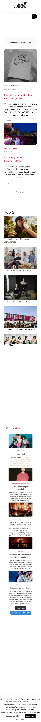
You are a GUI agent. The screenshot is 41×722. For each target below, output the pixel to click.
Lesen (8, 121)
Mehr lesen (20, 719)
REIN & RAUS (12, 148)
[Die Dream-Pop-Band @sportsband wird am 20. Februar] (20, 587)
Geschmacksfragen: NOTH (15, 301)
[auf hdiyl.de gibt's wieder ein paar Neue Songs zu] (20, 450)
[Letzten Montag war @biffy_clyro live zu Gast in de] (20, 519)
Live (5, 148)
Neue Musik (9, 345)
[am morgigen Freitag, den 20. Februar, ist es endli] (20, 484)
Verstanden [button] (30, 716)
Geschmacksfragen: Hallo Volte (17, 270)
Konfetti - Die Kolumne (11, 86)
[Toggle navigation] (4, 21)
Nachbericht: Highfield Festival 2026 (20, 329)
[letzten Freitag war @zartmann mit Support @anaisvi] (20, 553)
